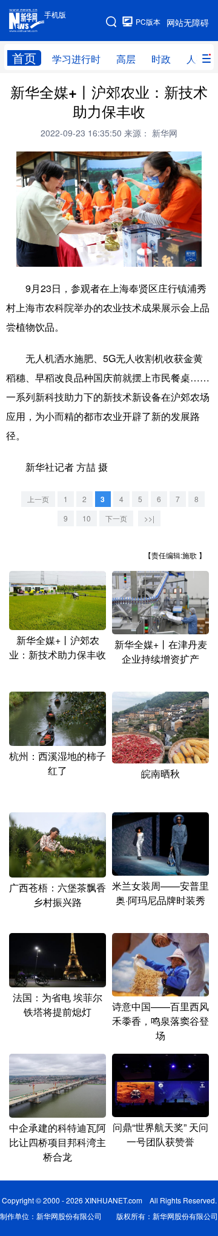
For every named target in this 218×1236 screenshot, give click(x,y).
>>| (149, 518)
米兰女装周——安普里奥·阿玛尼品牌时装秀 (160, 893)
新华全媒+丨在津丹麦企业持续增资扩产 (160, 651)
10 (86, 518)
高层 (126, 59)
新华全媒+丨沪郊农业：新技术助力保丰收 (57, 647)
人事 (196, 59)
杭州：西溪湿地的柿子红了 (57, 763)
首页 (24, 58)
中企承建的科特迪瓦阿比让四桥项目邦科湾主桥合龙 (57, 1142)
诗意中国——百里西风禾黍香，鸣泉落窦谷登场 (160, 1020)
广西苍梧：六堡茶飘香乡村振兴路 (57, 895)
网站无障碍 (188, 22)
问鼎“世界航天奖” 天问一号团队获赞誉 (160, 1134)
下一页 (116, 518)
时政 (161, 59)
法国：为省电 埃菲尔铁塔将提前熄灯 (57, 1004)
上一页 (38, 499)
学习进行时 (76, 59)
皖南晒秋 (160, 773)
